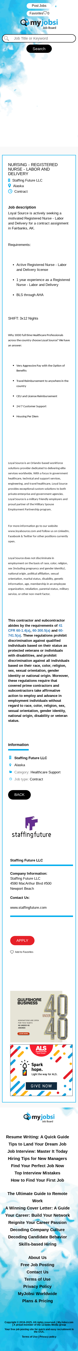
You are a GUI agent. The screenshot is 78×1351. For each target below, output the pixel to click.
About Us (37, 1257)
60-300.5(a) (41, 630)
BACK (19, 795)
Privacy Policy (37, 1286)
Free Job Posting (37, 1265)
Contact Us (37, 1272)
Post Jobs (39, 5)
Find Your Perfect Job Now (37, 1165)
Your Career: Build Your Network (37, 1215)
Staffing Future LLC (26, 860)
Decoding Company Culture (37, 1229)
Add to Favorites (24, 952)
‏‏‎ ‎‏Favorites (39, 13)
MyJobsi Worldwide (37, 1293)
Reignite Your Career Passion (37, 1222)
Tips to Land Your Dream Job (37, 1144)
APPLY (22, 940)
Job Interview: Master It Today (37, 1151)
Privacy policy (48, 1336)
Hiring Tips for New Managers (37, 1158)
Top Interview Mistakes (37, 1173)
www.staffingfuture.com (28, 908)
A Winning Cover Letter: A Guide (37, 1208)
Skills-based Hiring (37, 1244)
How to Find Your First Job (37, 1180)
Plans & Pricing (37, 1301)
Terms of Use (37, 1279)
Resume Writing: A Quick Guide (37, 1137)
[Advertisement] (39, 97)
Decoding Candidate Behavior (37, 1237)
